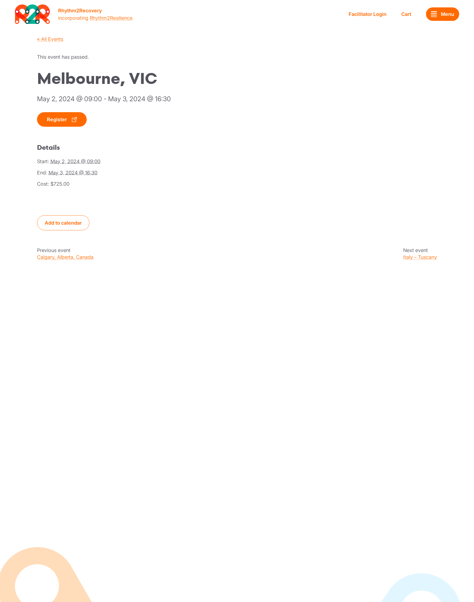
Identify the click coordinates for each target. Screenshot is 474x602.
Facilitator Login (367, 14)
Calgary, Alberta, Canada (65, 257)
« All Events (50, 39)
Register (57, 119)
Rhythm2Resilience (111, 18)
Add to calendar (63, 223)
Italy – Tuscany (420, 257)
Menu (447, 14)
